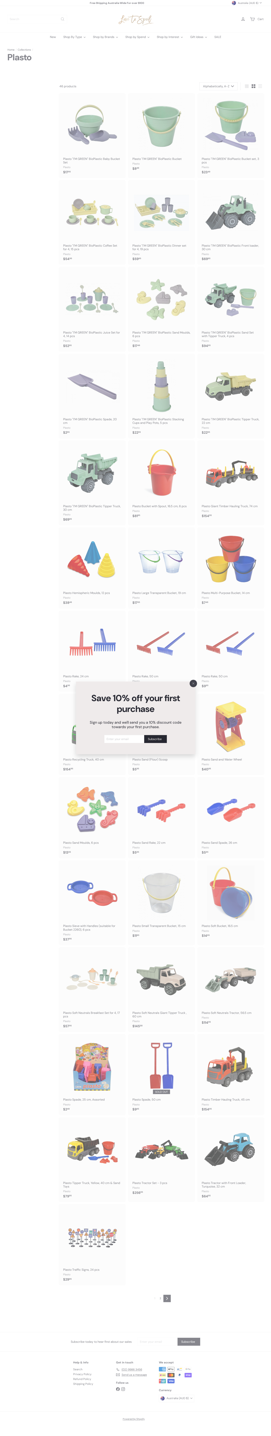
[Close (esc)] (193, 683)
